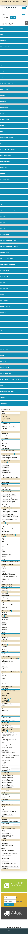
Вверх (26, 24)
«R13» (21, 930)
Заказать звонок (9, 904)
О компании (18, 927)
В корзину (6, 17)
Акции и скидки (11, 927)
